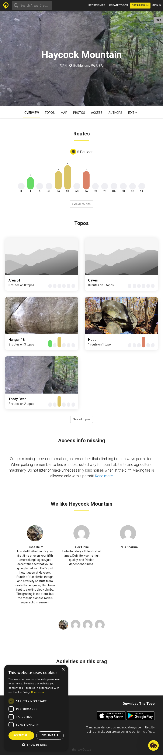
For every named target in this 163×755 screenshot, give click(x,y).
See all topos (81, 419)
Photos (79, 112)
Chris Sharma (128, 547)
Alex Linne (81, 547)
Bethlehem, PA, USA (88, 65)
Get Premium (140, 5)
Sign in (156, 5)
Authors (115, 112)
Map (64, 112)
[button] (36, 744)
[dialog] (36, 708)
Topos (50, 112)
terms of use (145, 731)
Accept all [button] (21, 735)
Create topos (118, 5)
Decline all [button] (50, 735)
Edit (131, 112)
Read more (104, 476)
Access (97, 112)
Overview (31, 112)
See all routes (81, 204)
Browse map (97, 5)
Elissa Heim (35, 547)
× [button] (63, 669)
